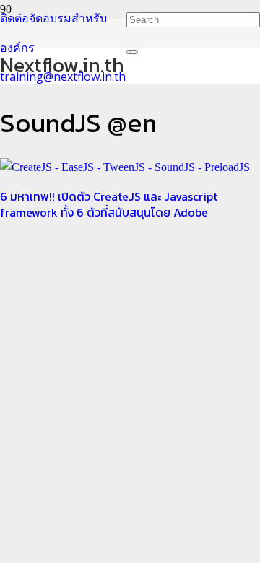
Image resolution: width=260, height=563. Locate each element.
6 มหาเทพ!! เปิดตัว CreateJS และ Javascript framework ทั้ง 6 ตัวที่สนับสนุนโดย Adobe (108, 204)
